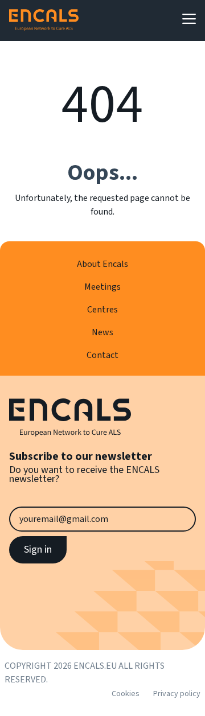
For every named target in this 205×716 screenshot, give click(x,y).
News (102, 332)
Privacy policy (176, 693)
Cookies (126, 693)
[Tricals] (44, 20)
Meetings (102, 287)
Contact (102, 355)
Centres (102, 309)
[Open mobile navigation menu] (189, 18)
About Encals (102, 264)
